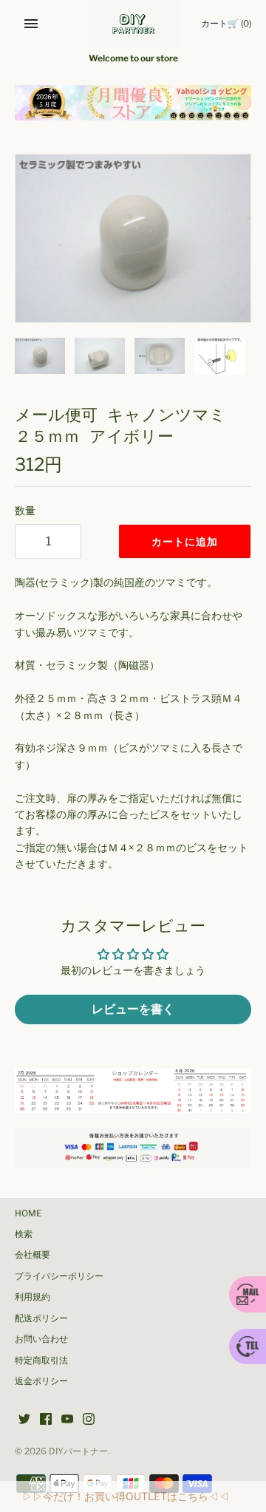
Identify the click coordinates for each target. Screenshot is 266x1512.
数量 (25, 510)
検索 (24, 1234)
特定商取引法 (41, 1360)
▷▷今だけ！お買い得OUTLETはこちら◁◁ (125, 1496)
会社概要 (32, 1255)
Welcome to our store (133, 58)
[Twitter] (24, 1420)
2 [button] (133, 104)
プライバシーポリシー (59, 1276)
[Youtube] (67, 1420)
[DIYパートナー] (133, 23)
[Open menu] (31, 23)
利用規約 (32, 1297)
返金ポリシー (41, 1381)
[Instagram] (89, 1420)
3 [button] (148, 104)
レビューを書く (133, 1009)
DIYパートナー (78, 1451)
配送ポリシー (41, 1318)
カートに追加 (184, 541)
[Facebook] (46, 1420)
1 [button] (117, 104)
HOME (28, 1213)
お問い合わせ (41, 1339)
